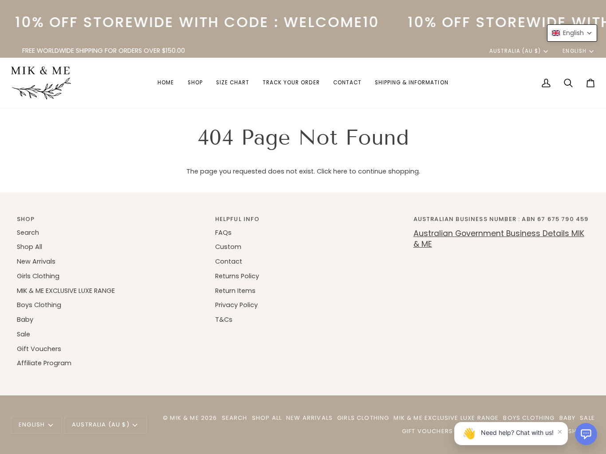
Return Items (235, 290)
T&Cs (223, 319)
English (574, 51)
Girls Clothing (38, 276)
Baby (25, 319)
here (340, 171)
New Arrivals (36, 261)
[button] (195, 83)
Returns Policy (237, 276)
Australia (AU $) (515, 51)
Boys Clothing (39, 304)
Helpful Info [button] (237, 219)
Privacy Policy (236, 304)
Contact (228, 261)
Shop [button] (26, 219)
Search (28, 232)
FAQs (223, 232)
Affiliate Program (44, 363)
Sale (23, 334)
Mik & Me (184, 418)
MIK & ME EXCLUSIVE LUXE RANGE (66, 290)
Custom (228, 246)
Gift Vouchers (39, 348)
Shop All (29, 246)
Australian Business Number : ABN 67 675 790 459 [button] (501, 219)
